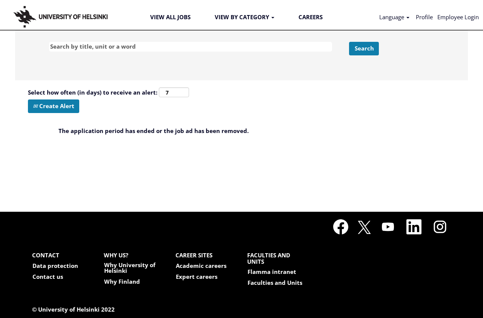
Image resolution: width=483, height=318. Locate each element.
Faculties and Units (275, 283)
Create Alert (56, 106)
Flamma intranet (272, 272)
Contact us (47, 277)
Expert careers (196, 277)
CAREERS (310, 17)
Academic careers (201, 266)
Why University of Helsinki (129, 268)
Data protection (55, 266)
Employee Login (458, 17)
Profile (424, 17)
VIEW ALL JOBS (170, 17)
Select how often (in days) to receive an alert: (92, 92)
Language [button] (392, 17)
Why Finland (122, 281)
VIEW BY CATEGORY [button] (243, 17)
